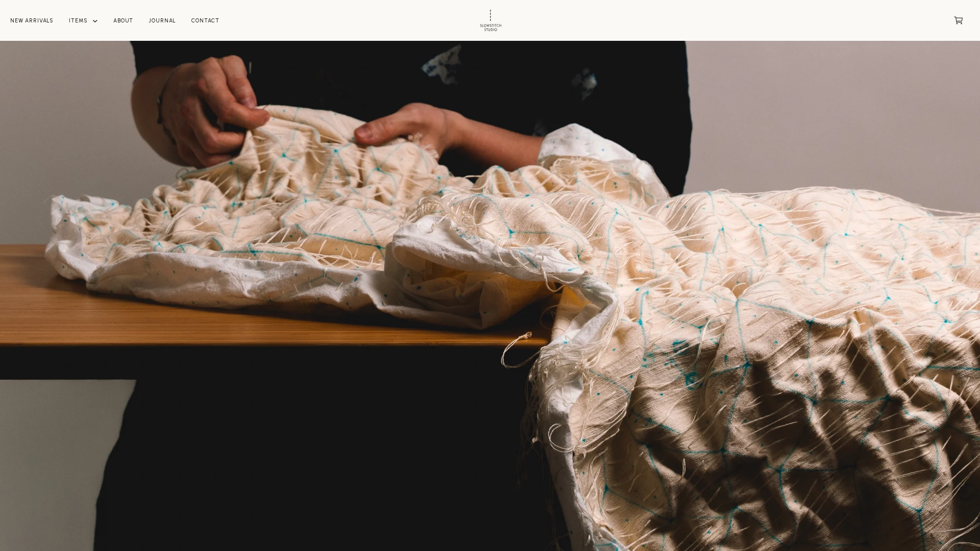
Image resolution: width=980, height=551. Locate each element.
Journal (162, 20)
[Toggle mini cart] (958, 20)
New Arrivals (32, 20)
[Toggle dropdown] (95, 21)
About (123, 20)
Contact (205, 20)
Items (78, 20)
